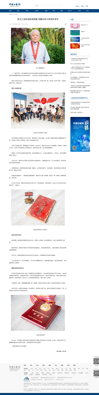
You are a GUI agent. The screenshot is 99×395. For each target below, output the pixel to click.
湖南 (29, 370)
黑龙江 (57, 368)
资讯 (27, 10)
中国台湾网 (73, 372)
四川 (50, 370)
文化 (87, 10)
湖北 (25, 370)
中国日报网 (11, 14)
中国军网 (31, 374)
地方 (79, 10)
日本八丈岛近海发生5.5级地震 (77, 63)
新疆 (71, 370)
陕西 (66, 370)
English (77, 6)
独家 (68, 365)
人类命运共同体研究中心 (79, 98)
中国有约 (83, 31)
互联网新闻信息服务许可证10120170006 (47, 377)
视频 (46, 10)
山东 (83, 368)
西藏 (62, 370)
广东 (33, 370)
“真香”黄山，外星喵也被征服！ (77, 82)
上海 (62, 368)
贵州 (54, 370)
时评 (31, 365)
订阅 (87, 6)
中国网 (42, 372)
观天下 (70, 10)
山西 (44, 368)
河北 (40, 368)
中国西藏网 (80, 372)
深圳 (75, 370)
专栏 (54, 10)
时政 (18, 10)
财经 (43, 365)
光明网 (25, 374)
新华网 (37, 372)
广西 (37, 370)
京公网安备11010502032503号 (36, 379)
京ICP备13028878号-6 (60, 379)
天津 (36, 368)
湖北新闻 (15, 14)
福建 (74, 368)
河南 (87, 368)
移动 (82, 6)
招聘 (74, 365)
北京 (32, 368)
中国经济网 (66, 372)
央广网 (86, 372)
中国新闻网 (37, 374)
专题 (72, 19)
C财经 (36, 10)
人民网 (32, 372)
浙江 (70, 368)
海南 (41, 370)
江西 (79, 368)
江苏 (66, 368)
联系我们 (16, 370)
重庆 (46, 370)
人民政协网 (44, 374)
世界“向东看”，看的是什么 (76, 112)
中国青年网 (59, 372)
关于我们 (11, 370)
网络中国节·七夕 (84, 24)
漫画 (61, 10)
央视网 (53, 372)
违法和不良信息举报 (34, 377)
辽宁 (48, 368)
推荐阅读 (73, 54)
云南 (58, 370)
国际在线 (48, 372)
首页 (10, 10)
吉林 (53, 368)
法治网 (50, 374)
